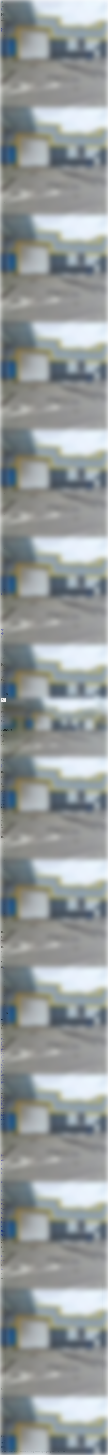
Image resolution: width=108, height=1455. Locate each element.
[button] (56, 694)
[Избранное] (3, 700)
